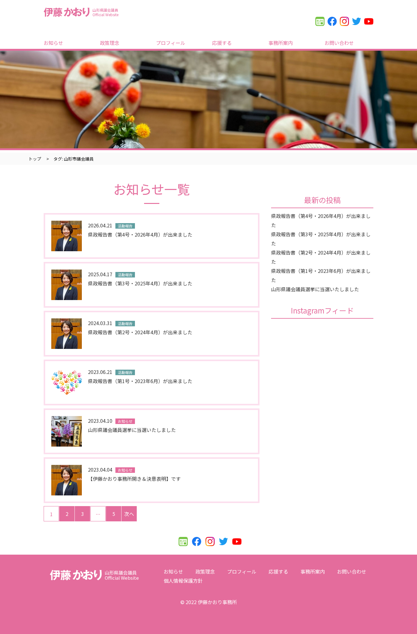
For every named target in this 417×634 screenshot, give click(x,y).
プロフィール (170, 42)
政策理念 (109, 42)
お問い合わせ (339, 42)
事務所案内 (280, 42)
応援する (222, 42)
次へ (129, 513)
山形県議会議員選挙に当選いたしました (315, 289)
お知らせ (53, 42)
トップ (34, 159)
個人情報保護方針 (183, 580)
